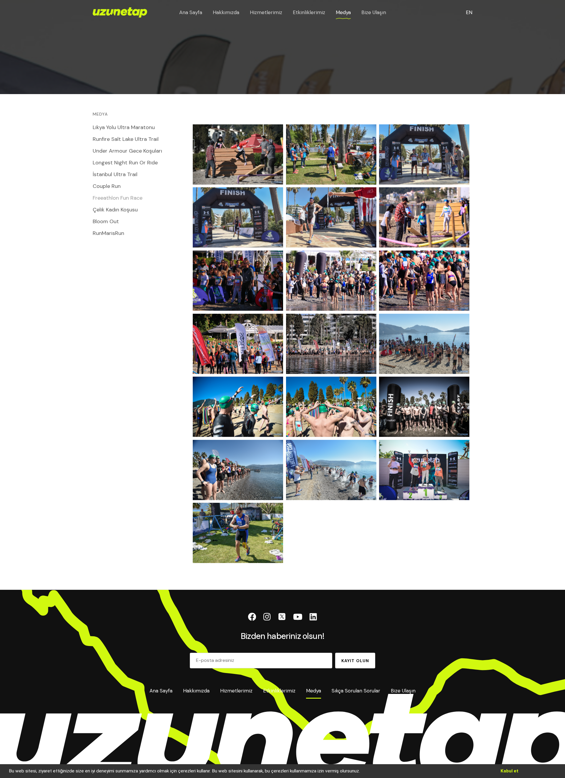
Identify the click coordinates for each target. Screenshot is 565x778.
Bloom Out (106, 221)
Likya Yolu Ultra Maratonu (124, 127)
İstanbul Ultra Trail (115, 174)
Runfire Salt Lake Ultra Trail (126, 139)
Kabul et (510, 771)
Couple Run (107, 186)
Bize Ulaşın (373, 12)
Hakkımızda (226, 12)
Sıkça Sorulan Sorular (356, 691)
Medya (343, 12)
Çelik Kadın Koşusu (115, 209)
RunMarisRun (108, 233)
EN (469, 12)
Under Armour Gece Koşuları (127, 150)
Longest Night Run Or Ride (125, 162)
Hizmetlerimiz (266, 12)
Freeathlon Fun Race (117, 197)
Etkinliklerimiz (309, 12)
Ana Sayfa (190, 12)
